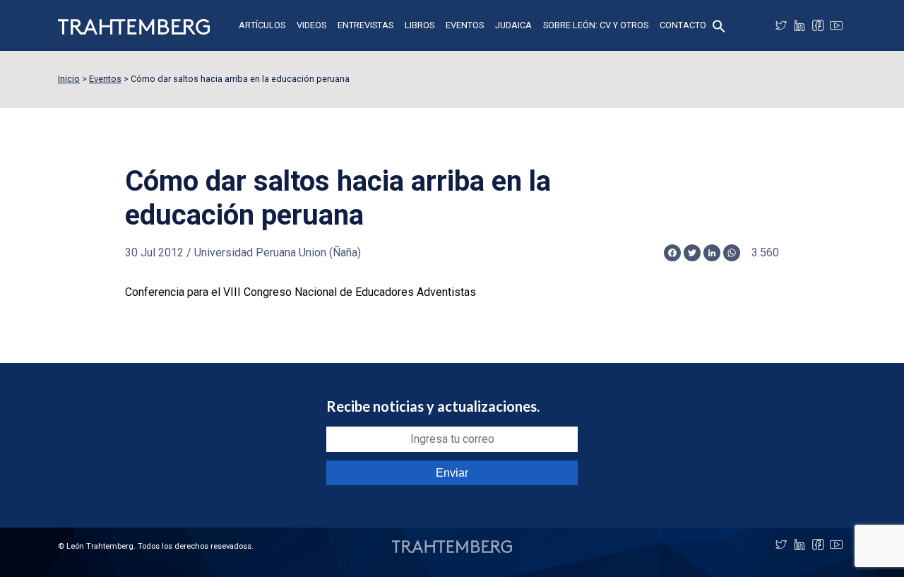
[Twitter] (781, 25)
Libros (419, 25)
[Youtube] (836, 25)
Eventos (465, 25)
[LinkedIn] (799, 25)
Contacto (683, 25)
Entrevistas (365, 25)
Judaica (513, 25)
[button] (719, 25)
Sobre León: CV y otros (595, 25)
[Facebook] (817, 25)
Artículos (262, 25)
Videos (311, 25)
